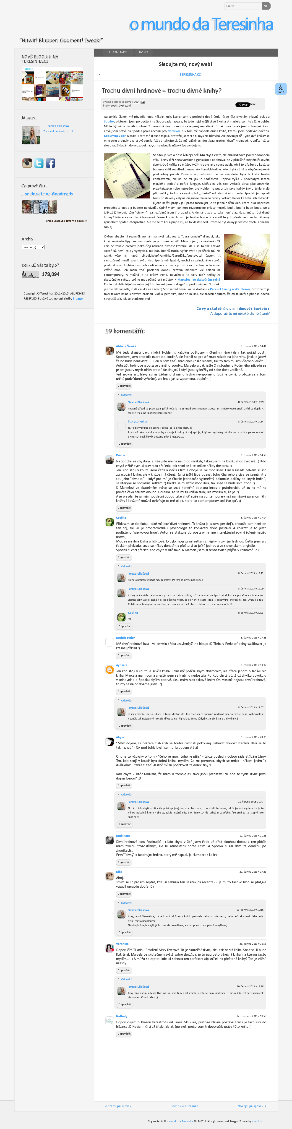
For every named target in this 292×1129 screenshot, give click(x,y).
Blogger (78, 298)
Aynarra (121, 665)
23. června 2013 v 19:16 (250, 910)
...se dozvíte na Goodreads (47, 194)
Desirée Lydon (126, 638)
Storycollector (137, 421)
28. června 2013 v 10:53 (253, 944)
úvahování (125, 105)
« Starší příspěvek (118, 1106)
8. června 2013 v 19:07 (250, 707)
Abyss (120, 737)
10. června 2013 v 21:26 (253, 835)
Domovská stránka (184, 1106)
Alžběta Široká (126, 346)
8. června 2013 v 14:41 (253, 346)
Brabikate (123, 836)
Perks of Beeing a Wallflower (230, 289)
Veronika (122, 944)
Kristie (120, 455)
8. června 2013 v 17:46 (253, 637)
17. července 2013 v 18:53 (251, 1016)
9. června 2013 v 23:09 (253, 737)
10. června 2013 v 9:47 (250, 801)
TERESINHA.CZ (190, 75)
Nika (119, 872)
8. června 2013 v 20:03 (250, 613)
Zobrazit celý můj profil (58, 131)
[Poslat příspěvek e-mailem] (142, 102)
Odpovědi (126, 395)
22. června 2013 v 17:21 (253, 872)
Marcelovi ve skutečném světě (198, 280)
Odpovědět (123, 386)
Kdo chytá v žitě (115, 136)
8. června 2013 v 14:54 (250, 421)
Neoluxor (174, 131)
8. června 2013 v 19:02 (253, 665)
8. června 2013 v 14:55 (253, 455)
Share (252, 104)
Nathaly (121, 1016)
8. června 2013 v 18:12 (250, 573)
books (114, 105)
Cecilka (121, 518)
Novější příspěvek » (252, 1106)
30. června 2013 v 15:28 (250, 986)
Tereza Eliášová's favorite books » (66, 221)
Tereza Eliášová (138, 402)
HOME (143, 52)
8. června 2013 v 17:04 (253, 517)
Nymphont (257, 1121)
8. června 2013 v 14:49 (250, 402)
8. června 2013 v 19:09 (250, 588)
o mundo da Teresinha (201, 25)
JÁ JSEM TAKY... (118, 52)
